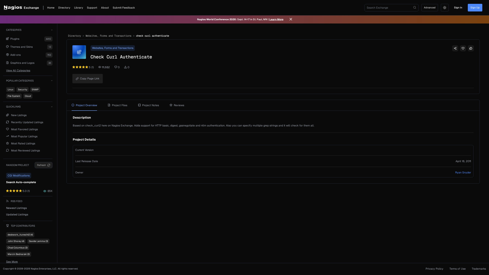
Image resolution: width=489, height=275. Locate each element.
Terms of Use (457, 268)
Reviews (179, 105)
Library (78, 7)
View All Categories (18, 70)
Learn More (276, 19)
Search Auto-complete (21, 182)
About (105, 7)
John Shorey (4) (16, 241)
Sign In (458, 7)
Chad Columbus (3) (18, 247)
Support (92, 7)
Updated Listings (17, 214)
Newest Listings (16, 208)
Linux (10, 89)
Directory (64, 7)
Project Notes (150, 105)
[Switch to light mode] (445, 7)
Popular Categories (20, 80)
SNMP (35, 89)
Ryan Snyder (463, 172)
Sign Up (475, 7)
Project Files (119, 105)
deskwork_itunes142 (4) (20, 234)
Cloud (28, 96)
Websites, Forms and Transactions (108, 35)
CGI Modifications (19, 175)
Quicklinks (13, 106)
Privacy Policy (434, 268)
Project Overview (86, 105)
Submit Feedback (124, 7)
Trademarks (479, 268)
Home (50, 7)
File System (14, 96)
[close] (291, 19)
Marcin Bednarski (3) (19, 254)
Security (22, 89)
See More (12, 261)
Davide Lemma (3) (38, 241)
